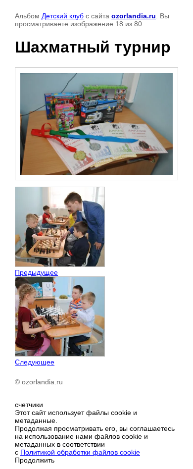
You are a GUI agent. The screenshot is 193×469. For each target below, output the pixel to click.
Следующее (34, 362)
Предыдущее (36, 272)
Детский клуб (63, 16)
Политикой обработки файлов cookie (80, 452)
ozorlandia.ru (133, 16)
